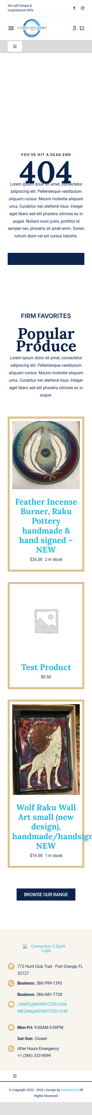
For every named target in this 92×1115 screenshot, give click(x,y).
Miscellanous (46, 617)
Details (68, 480)
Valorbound (69, 1090)
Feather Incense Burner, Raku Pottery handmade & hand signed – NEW (46, 525)
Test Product (46, 667)
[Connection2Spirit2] (32, 18)
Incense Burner (32, 451)
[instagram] (82, 8)
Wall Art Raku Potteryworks (46, 754)
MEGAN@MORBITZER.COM (42, 1011)
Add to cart (30, 480)
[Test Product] (46, 621)
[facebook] (74, 8)
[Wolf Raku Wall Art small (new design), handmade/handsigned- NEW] (46, 749)
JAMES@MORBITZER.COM (42, 1004)
